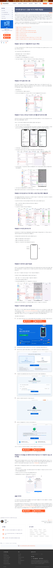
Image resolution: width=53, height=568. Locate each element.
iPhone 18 (35, 529)
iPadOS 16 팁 (3, 18)
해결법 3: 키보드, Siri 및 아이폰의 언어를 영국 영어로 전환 (26, 30)
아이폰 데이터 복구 (6, 558)
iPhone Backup (39, 534)
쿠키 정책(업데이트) (21, 560)
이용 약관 (19, 558)
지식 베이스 (5, 554)
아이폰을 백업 (36, 462)
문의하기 (19, 555)
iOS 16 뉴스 (3, 16)
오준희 (16, 12)
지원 (40, 3)
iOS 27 (31, 529)
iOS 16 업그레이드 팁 (5, 12)
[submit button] (41, 554)
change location (42, 532)
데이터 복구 (25, 3)
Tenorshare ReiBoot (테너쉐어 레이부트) (31, 310)
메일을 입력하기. (37, 554)
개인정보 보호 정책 (21, 557)
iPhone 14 (45, 531)
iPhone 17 (40, 529)
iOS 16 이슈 (3, 10)
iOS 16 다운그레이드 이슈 (5, 14)
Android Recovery (32, 534)
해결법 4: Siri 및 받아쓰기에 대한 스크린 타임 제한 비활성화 (26, 32)
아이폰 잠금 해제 (6, 555)
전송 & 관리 (30, 3)
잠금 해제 (19, 3)
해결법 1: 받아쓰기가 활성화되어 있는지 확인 (23, 27)
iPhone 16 (31, 531)
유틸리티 (36, 3)
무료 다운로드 (8, 37)
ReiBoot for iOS (7, 29)
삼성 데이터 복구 (6, 560)
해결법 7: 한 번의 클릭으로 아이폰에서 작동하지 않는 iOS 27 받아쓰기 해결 (28, 37)
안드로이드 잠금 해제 (7, 557)
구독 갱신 (19, 563)
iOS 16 (16, 517)
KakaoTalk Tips (32, 532)
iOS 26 (44, 529)
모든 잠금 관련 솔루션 (7, 563)
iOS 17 (40, 531)
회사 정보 (19, 554)
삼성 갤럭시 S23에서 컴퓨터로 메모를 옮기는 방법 (12, 537)
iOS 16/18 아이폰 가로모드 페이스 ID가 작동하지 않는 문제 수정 (13, 534)
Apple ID (44, 534)
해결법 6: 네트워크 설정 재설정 (21, 35)
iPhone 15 (36, 531)
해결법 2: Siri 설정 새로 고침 (21, 28)
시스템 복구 (14, 3)
